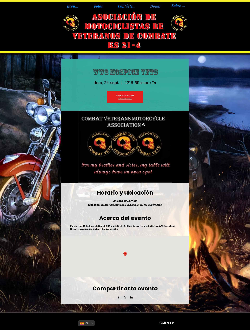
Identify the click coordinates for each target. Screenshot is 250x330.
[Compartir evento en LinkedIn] (131, 297)
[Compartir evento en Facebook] (118, 297)
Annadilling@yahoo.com (125, 321)
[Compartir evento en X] (125, 297)
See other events (125, 98)
